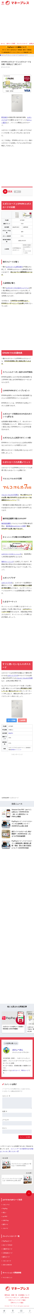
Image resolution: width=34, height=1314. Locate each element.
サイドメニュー (21, 1312)
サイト (4, 1128)
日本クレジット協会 (17, 1302)
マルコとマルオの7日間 (9, 495)
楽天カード (6, 1257)
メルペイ (5, 1228)
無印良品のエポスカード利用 (16, 526)
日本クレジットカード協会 (17, 1300)
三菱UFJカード (7, 1249)
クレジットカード (22, 43)
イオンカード (7, 1261)
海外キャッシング (7, 561)
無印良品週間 (5, 523)
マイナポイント (7, 1277)
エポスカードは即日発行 (14, 267)
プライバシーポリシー (12, 1297)
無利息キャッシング (16, 749)
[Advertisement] (17, 24)
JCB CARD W (7, 1265)
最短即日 (10, 733)
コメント (6, 1096)
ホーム (3, 43)
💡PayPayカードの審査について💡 (17, 49)
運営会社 (7, 1295)
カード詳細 (11, 720)
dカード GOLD (7, 1245)
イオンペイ (6, 1204)
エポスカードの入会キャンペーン (17, 288)
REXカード (24, 1070)
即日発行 (4, 117)
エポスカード (14, 798)
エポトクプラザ (6, 583)
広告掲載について (23, 1295)
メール (5, 1120)
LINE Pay (6, 1220)
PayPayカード (7, 1241)
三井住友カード (7, 1253)
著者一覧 (14, 1295)
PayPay (5, 1208)
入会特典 (22, 720)
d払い (4, 1212)
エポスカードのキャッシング (11, 554)
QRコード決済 (11, 43)
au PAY (5, 1216)
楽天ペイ (5, 1224)
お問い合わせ (24, 1297)
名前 (4, 1111)
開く (17, 191)
